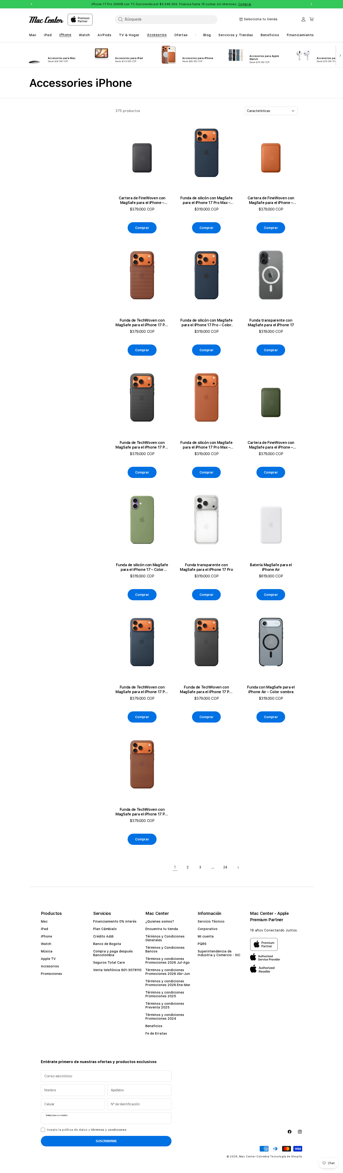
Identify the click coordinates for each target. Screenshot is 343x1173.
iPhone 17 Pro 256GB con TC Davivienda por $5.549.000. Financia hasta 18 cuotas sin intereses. (171, 4)
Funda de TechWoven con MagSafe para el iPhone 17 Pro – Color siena (142, 322)
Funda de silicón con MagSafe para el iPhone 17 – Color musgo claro (142, 567)
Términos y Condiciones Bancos (165, 949)
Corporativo (207, 929)
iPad (44, 929)
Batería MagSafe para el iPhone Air (271, 567)
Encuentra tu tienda (161, 929)
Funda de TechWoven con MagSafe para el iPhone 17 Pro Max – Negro (206, 689)
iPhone (46, 936)
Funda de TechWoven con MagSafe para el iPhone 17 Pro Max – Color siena (142, 812)
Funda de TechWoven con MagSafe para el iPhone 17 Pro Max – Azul (142, 689)
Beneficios (153, 1026)
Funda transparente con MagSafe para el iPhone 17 (271, 322)
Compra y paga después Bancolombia (113, 953)
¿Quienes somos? (159, 921)
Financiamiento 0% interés (114, 921)
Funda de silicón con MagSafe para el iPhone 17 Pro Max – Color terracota (206, 445)
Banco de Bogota (107, 944)
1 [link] (175, 867)
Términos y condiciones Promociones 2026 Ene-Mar (167, 983)
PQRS (202, 944)
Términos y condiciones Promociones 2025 (164, 994)
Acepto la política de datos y (86, 1129)
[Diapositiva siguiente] (339, 55)
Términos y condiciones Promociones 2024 (164, 1016)
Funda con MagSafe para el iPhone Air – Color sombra (270, 689)
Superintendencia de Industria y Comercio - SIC (219, 953)
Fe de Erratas (156, 1033)
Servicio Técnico (211, 921)
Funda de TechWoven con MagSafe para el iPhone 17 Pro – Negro (142, 445)
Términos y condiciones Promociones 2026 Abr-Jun (167, 972)
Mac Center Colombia (254, 1156)
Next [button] (311, 4)
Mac (44, 921)
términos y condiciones (108, 1129)
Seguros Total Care (109, 962)
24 (225, 867)
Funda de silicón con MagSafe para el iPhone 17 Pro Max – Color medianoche (206, 200)
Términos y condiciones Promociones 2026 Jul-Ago (167, 960)
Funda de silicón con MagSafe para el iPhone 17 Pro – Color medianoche (206, 322)
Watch (46, 944)
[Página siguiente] (238, 867)
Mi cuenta (206, 936)
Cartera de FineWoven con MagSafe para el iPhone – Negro (142, 200)
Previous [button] (31, 4)
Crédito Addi (103, 936)
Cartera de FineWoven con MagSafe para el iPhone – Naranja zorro (271, 200)
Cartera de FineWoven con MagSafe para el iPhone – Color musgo (271, 445)
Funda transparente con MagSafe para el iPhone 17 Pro (206, 567)
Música (46, 951)
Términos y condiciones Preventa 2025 (164, 1005)
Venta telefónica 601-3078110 (117, 970)
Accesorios (50, 966)
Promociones (51, 974)
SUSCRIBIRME (106, 1141)
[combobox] (166, 19)
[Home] (46, 20)
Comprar (245, 4)
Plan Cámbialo (105, 929)
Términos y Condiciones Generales (165, 938)
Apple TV (48, 959)
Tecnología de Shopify (286, 1156)
